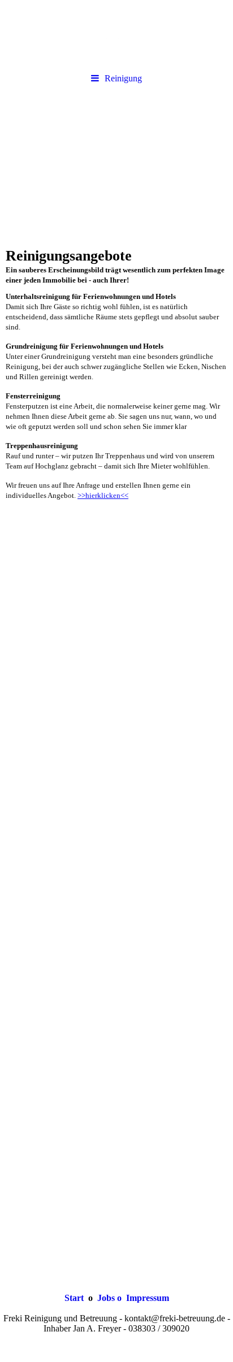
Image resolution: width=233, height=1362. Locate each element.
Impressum (146, 1298)
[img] (116, 34)
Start (74, 1298)
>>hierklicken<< (102, 495)
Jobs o (109, 1298)
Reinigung (123, 78)
